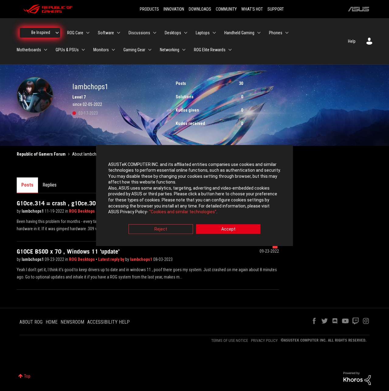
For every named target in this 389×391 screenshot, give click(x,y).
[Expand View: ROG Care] (88, 33)
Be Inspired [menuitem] (40, 32)
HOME (51, 322)
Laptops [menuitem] (203, 32)
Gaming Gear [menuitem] (134, 49)
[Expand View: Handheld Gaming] (259, 33)
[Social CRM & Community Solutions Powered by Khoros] (357, 378)
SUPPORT (275, 9)
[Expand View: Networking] (184, 50)
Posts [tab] (27, 185)
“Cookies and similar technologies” (182, 212)
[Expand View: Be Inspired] (57, 32)
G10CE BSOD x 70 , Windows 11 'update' (68, 251)
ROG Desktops (82, 211)
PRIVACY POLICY (264, 340)
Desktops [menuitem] (173, 32)
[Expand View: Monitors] (113, 50)
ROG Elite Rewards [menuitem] (209, 49)
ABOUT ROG (31, 322)
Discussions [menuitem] (139, 32)
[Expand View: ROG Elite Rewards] (230, 50)
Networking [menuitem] (169, 49)
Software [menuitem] (106, 32)
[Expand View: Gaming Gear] (150, 50)
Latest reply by (111, 259)
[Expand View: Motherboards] (46, 50)
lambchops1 (33, 211)
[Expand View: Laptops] (214, 33)
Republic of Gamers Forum (41, 154)
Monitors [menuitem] (101, 49)
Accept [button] (228, 229)
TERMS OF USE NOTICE (229, 340)
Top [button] (27, 376)
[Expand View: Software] (118, 33)
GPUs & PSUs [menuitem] (67, 49)
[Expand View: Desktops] (186, 33)
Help (352, 41)
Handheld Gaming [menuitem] (239, 32)
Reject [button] (160, 229)
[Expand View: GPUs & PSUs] (83, 50)
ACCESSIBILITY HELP (108, 322)
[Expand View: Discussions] (155, 33)
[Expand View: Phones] (287, 33)
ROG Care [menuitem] (75, 32)
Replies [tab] (50, 185)
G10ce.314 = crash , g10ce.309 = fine (66, 203)
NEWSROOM (72, 322)
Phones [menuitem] (275, 32)
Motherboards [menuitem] (29, 49)
